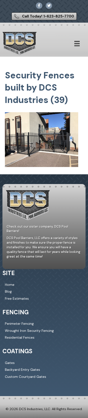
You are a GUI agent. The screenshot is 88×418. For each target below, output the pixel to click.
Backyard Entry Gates (22, 369)
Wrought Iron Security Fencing (29, 330)
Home (9, 284)
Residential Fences (19, 337)
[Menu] (77, 43)
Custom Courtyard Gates (25, 376)
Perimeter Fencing (19, 323)
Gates (10, 363)
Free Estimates (17, 298)
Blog (8, 291)
